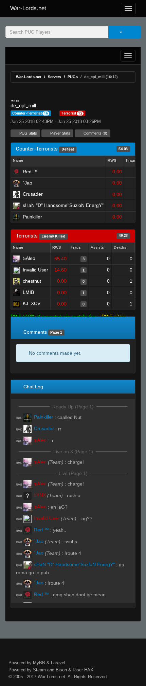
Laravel (58, 662)
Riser (78, 669)
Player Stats (59, 133)
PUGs (73, 77)
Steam (39, 669)
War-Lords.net (28, 8)
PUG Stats (27, 133)
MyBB (39, 662)
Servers (54, 77)
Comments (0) (95, 133)
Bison (61, 669)
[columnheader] (115, 161)
